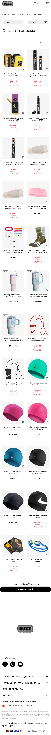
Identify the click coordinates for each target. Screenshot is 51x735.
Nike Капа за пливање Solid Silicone (38, 384)
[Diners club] (33, 731)
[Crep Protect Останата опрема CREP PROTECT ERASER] (13, 104)
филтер (32, 22)
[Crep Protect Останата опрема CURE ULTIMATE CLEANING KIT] (13, 60)
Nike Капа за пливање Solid (13, 428)
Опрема (28, 15)
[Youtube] (20, 664)
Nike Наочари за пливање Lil (37, 560)
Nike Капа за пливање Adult (38, 516)
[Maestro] (11, 731)
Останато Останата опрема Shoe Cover (38, 163)
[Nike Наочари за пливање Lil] (38, 546)
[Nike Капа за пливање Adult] (38, 502)
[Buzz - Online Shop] (7, 4)
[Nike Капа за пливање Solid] (13, 413)
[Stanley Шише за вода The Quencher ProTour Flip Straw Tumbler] (38, 281)
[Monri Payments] (40, 731)
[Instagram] (12, 664)
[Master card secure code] (23, 731)
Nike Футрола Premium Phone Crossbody (37, 340)
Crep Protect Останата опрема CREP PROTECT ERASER (13, 120)
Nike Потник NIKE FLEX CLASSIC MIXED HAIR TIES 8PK (13, 252)
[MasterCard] (7, 731)
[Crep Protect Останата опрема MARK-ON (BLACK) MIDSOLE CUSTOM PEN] (13, 148)
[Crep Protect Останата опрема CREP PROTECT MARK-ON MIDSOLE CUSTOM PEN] (38, 104)
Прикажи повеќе (25, 589)
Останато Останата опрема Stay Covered (13, 207)
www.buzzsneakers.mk (17, 723)
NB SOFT (40, 723)
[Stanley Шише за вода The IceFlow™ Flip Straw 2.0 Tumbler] (13, 281)
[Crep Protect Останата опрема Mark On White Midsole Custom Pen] (38, 60)
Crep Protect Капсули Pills (13, 560)
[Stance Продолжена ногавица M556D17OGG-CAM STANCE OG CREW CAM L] (38, 237)
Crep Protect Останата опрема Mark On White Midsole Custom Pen (37, 76)
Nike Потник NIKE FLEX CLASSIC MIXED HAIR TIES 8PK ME (37, 208)
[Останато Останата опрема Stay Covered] (13, 192)
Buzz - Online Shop (8, 15)
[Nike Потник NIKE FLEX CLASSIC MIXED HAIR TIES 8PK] (13, 237)
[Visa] (16, 731)
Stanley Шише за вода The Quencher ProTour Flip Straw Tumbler (37, 296)
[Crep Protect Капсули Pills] (13, 546)
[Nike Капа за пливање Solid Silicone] (38, 369)
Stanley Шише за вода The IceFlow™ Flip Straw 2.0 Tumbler (13, 296)
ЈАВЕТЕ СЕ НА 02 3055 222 (25, 9)
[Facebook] (5, 664)
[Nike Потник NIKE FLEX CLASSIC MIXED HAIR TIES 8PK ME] (38, 192)
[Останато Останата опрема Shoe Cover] (38, 148)
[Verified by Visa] (29, 731)
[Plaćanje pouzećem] (44, 731)
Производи (20, 15)
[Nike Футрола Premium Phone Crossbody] (38, 325)
